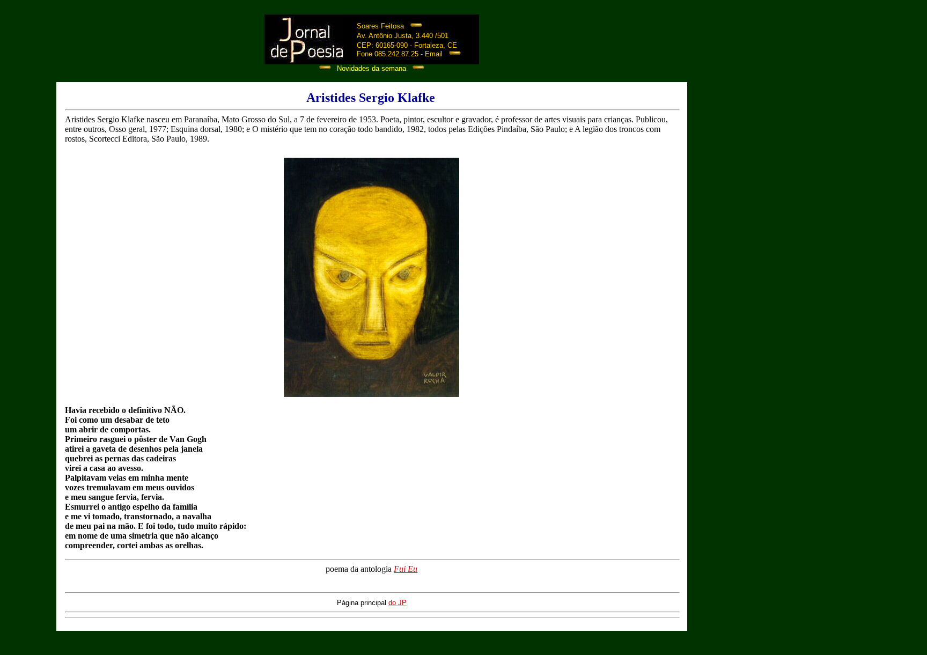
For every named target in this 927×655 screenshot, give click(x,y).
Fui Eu (405, 568)
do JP (397, 603)
